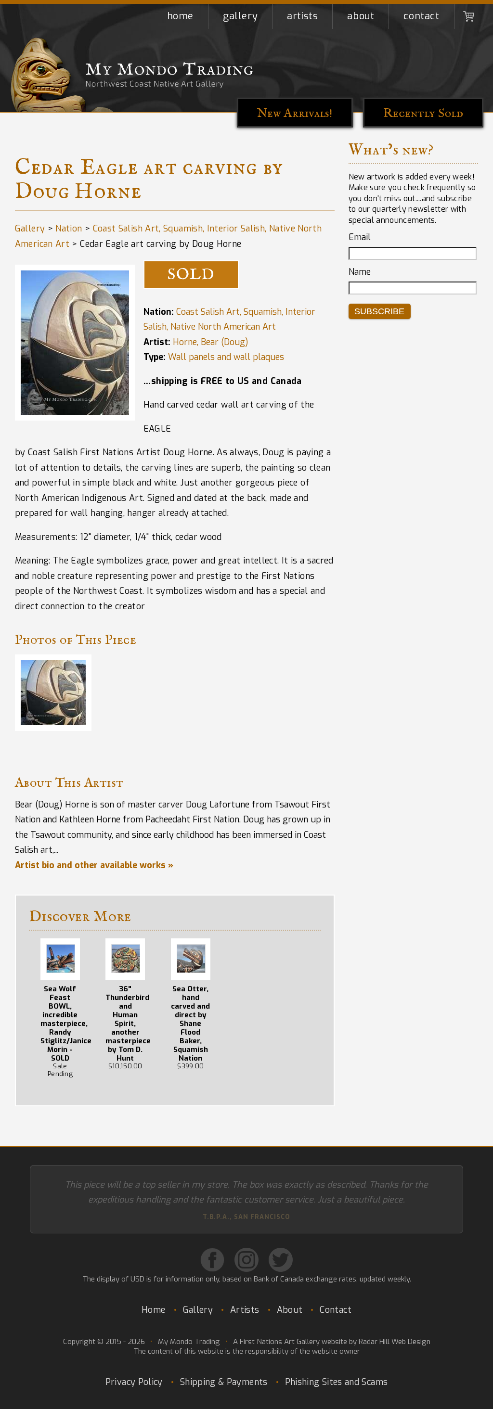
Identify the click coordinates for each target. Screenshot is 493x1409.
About (360, 16)
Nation (68, 228)
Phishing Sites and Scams (336, 1367)
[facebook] (212, 1245)
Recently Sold (423, 113)
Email (360, 237)
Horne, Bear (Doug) (210, 342)
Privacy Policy (134, 1367)
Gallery (240, 16)
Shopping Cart (468, 16)
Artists (302, 16)
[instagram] (246, 1245)
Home (180, 16)
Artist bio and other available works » (94, 865)
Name (360, 272)
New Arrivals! (295, 113)
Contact (421, 16)
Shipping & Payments (224, 1367)
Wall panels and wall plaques (226, 357)
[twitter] (281, 1245)
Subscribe (379, 311)
